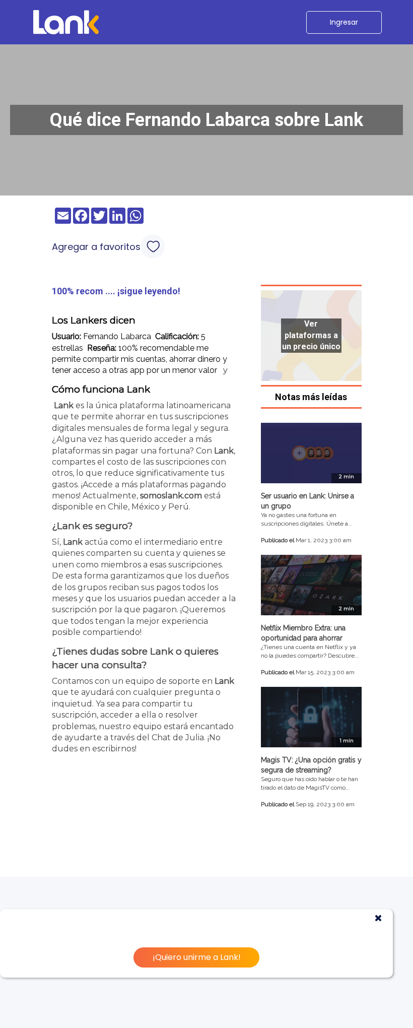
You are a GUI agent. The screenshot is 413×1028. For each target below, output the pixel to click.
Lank (64, 405)
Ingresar (344, 22)
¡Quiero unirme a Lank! (197, 957)
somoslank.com (171, 495)
